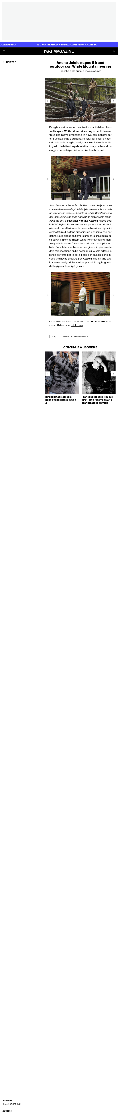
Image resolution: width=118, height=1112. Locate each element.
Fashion (7, 1100)
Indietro (10, 62)
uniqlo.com (77, 325)
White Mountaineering (75, 337)
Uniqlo (54, 337)
